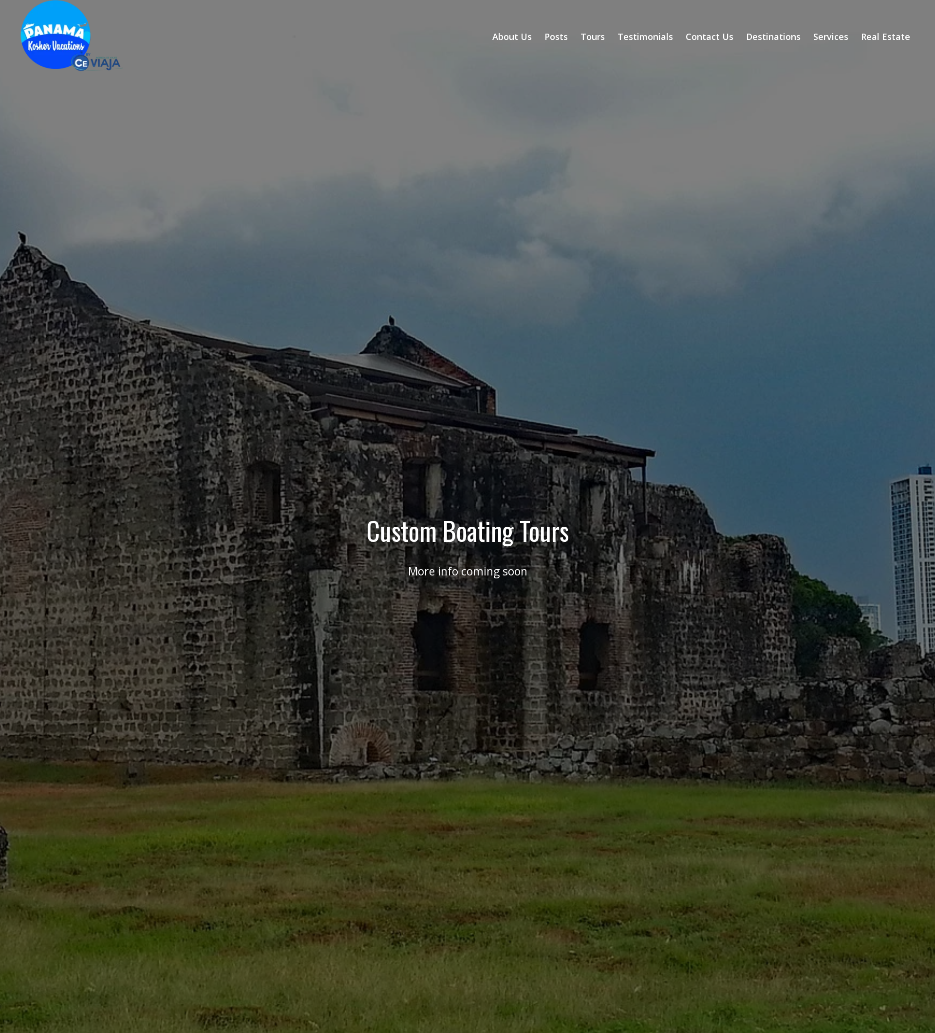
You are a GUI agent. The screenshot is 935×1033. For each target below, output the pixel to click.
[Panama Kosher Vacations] (83, 36)
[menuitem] (512, 36)
